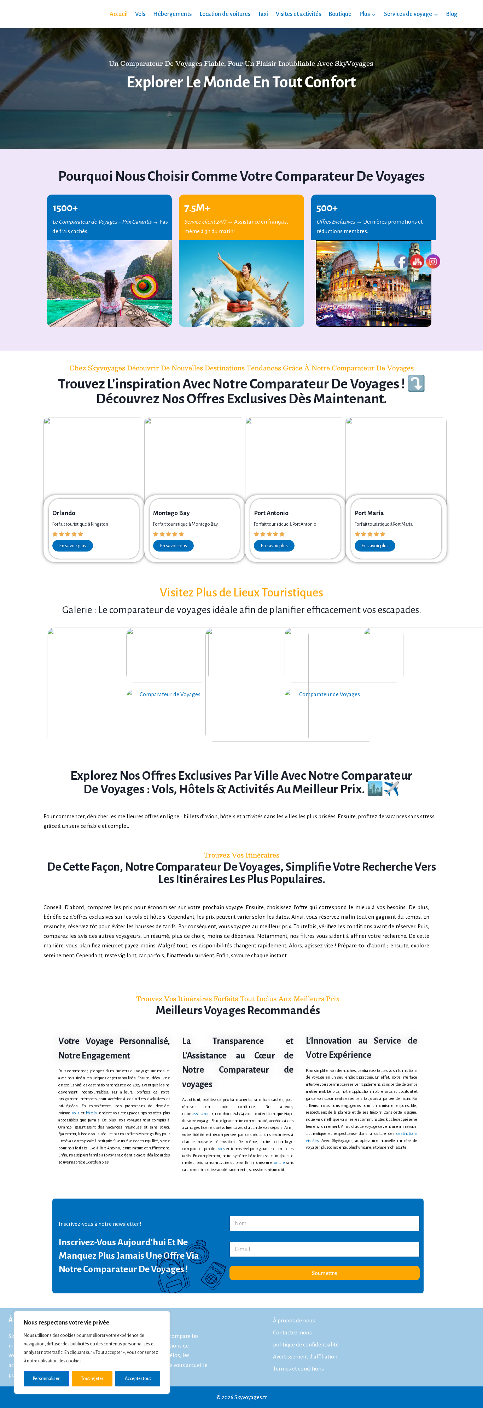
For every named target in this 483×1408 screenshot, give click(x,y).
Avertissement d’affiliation (305, 1356)
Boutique (339, 14)
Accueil (119, 14)
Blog (451, 14)
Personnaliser (46, 1378)
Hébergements (172, 14)
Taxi (263, 14)
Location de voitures (224, 14)
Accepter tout (138, 1378)
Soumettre (324, 1273)
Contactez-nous (292, 1332)
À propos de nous (294, 1320)
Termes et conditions (298, 1368)
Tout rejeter (92, 1378)
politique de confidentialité (306, 1344)
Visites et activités (298, 14)
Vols (140, 14)
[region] (92, 1352)
